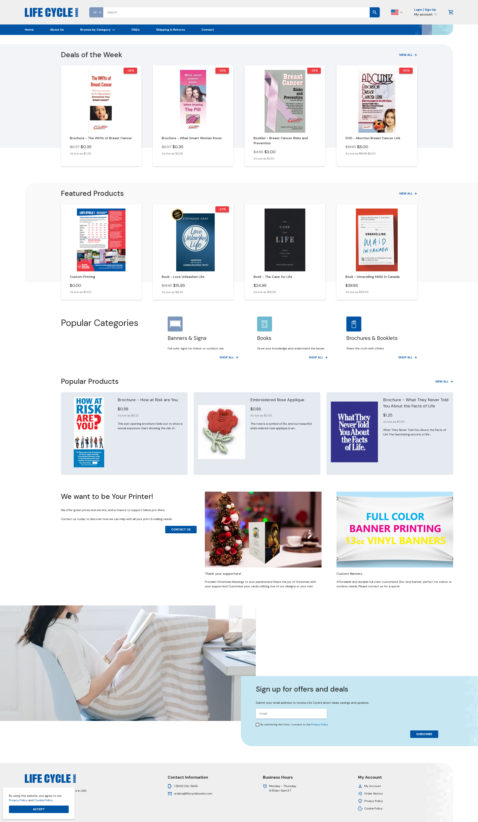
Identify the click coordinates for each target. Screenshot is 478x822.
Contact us (181, 529)
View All (406, 55)
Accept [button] (39, 809)
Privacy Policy (18, 800)
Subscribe (424, 734)
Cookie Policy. (43, 800)
